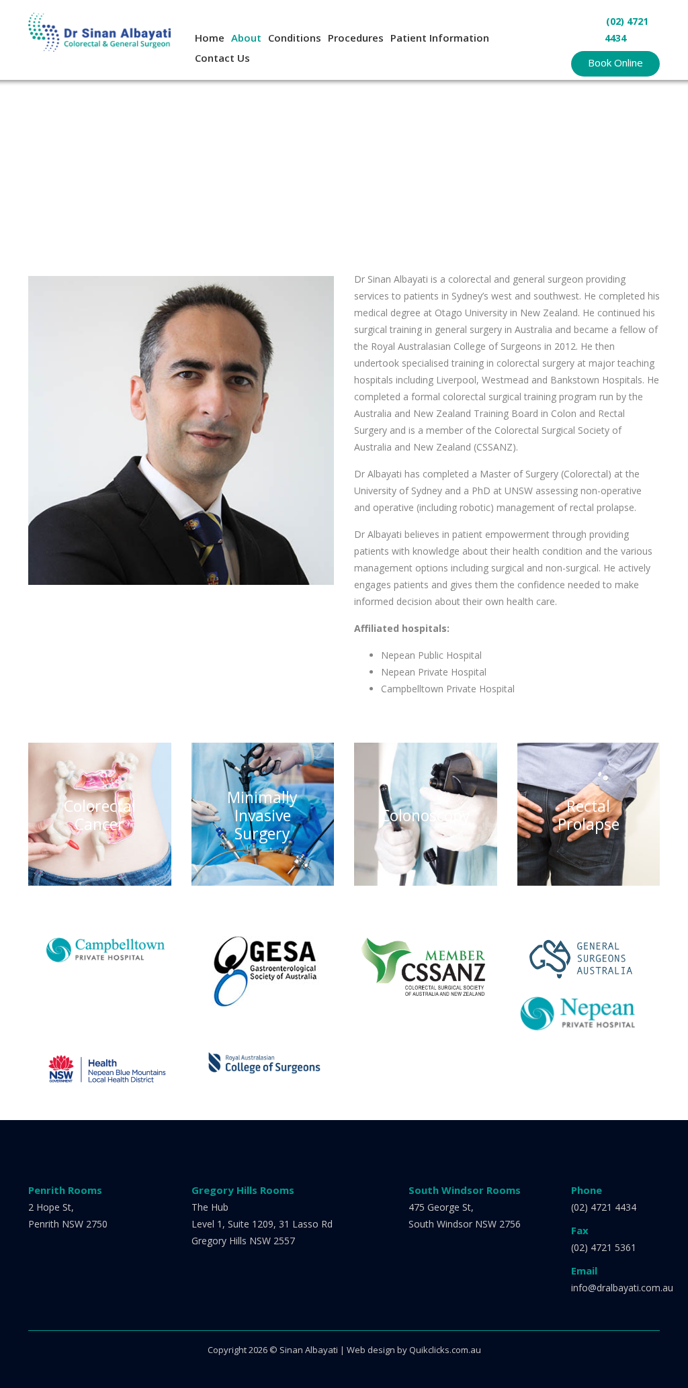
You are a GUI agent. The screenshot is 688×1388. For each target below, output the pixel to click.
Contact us (222, 57)
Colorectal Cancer (100, 815)
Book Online (615, 62)
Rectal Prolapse (588, 815)
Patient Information (439, 37)
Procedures (356, 37)
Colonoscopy (425, 815)
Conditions (294, 37)
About (246, 37)
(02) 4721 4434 (603, 1207)
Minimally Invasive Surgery (262, 815)
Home (209, 37)
